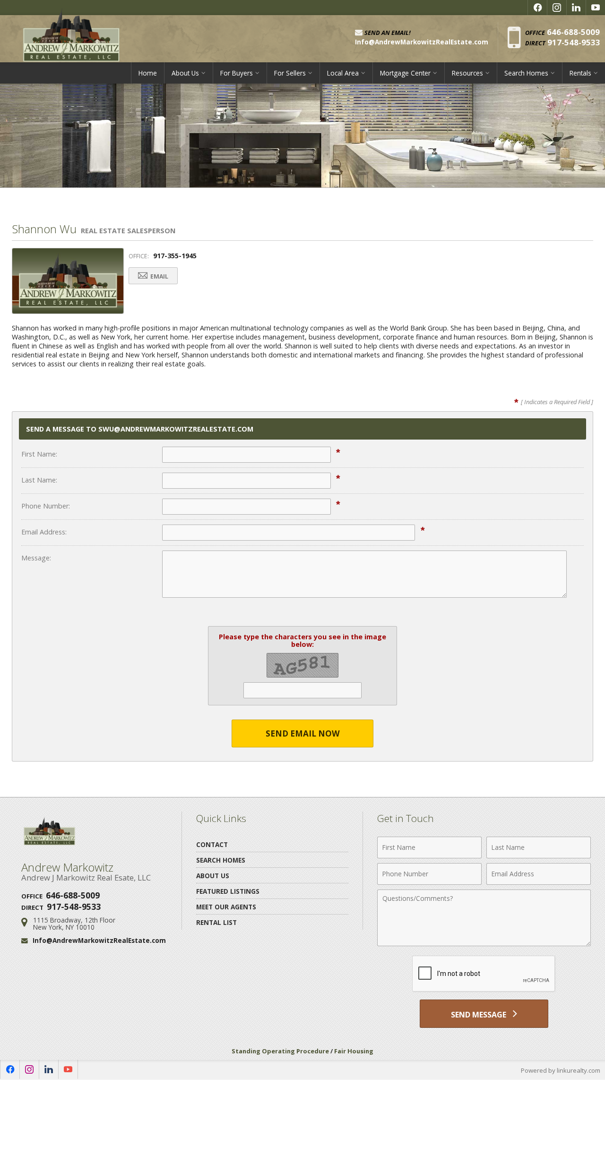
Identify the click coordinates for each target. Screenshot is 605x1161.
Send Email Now (303, 733)
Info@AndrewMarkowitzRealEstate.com (99, 940)
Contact (212, 844)
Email (158, 276)
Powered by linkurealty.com (560, 1070)
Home (147, 72)
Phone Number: (45, 505)
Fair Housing (353, 1051)
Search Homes (220, 860)
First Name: (39, 453)
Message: (36, 557)
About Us (212, 875)
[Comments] (484, 943)
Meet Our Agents (226, 906)
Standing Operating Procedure (280, 1051)
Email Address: (44, 531)
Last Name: (39, 479)
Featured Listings (227, 891)
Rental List (216, 922)
